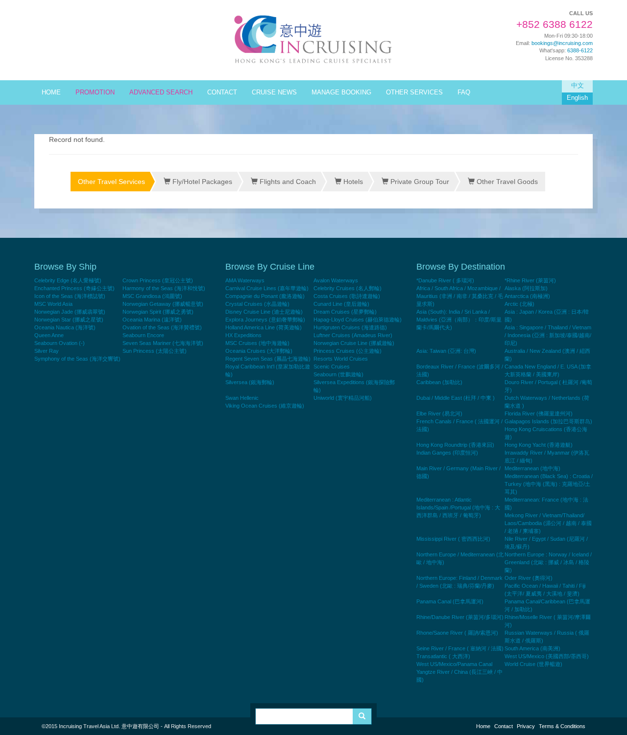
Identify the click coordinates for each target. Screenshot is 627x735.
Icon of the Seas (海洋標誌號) (69, 296)
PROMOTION (95, 92)
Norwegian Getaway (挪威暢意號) (162, 304)
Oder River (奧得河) (529, 578)
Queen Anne (49, 335)
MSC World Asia (53, 304)
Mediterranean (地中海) (532, 468)
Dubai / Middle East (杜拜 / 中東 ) (455, 398)
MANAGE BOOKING (341, 92)
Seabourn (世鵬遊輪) (338, 374)
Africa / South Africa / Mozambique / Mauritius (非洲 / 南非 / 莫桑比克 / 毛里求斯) (459, 296)
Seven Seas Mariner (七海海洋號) (162, 343)
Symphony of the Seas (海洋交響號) (77, 359)
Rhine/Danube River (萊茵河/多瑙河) (460, 617)
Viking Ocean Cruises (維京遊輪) (264, 406)
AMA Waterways (245, 280)
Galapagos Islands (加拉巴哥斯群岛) (548, 421)
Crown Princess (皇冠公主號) (157, 280)
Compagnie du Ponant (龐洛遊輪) (265, 296)
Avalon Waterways (336, 280)
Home (483, 726)
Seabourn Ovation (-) (59, 343)
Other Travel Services (111, 181)
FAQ (464, 92)
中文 (577, 85)
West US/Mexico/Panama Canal (454, 664)
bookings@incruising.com (562, 43)
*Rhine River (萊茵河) (530, 280)
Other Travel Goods (506, 181)
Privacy (526, 726)
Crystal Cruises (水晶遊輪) (257, 304)
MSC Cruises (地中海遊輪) (257, 343)
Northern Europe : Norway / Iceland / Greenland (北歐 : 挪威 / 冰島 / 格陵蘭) (548, 562)
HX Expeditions (243, 335)
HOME (51, 92)
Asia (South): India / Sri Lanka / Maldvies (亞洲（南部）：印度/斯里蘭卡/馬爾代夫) (459, 319)
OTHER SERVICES (414, 92)
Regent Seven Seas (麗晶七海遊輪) (268, 359)
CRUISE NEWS (274, 92)
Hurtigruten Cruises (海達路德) (350, 327)
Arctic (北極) (519, 304)
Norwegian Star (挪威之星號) (68, 319)
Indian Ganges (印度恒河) (447, 453)
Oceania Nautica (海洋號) (65, 327)
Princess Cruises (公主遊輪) (348, 351)
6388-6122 (580, 50)
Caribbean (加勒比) (439, 382)
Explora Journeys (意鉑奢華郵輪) (265, 319)
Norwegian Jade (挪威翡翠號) (69, 312)
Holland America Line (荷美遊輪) (263, 327)
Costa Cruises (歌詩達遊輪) (347, 296)
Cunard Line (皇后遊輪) (341, 304)
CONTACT (222, 92)
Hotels (352, 181)
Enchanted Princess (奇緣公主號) (74, 288)
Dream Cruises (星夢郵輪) (345, 312)
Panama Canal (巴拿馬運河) (449, 601)
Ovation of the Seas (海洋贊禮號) (162, 327)
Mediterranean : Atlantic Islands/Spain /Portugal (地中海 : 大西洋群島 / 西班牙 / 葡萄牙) (458, 507)
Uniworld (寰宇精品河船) (343, 398)
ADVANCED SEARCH (161, 92)
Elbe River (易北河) (439, 413)
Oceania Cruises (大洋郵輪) (258, 351)
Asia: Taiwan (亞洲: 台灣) (446, 351)
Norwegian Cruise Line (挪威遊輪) (354, 343)
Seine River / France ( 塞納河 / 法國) (460, 648)
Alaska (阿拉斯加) (526, 288)
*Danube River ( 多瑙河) (445, 280)
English (577, 97)
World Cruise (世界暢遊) (533, 664)
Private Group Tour (418, 181)
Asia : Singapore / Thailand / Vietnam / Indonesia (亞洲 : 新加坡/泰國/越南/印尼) (548, 335)
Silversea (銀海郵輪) (249, 382)
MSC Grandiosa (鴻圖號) (152, 296)
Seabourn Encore (143, 335)
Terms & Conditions (562, 726)
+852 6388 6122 (554, 24)
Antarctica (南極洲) (527, 296)
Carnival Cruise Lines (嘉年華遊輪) (267, 288)
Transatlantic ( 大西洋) (443, 656)
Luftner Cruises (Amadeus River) (353, 335)
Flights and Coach (287, 181)
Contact (503, 726)
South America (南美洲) (532, 648)
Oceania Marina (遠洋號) (152, 319)
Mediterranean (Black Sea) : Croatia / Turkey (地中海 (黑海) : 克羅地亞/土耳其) (549, 484)
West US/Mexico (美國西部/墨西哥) (547, 656)
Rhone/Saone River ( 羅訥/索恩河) (457, 633)
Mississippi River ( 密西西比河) (453, 539)
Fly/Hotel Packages (201, 181)
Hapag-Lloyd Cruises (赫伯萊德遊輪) (358, 319)
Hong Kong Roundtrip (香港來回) (455, 445)
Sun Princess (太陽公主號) (154, 351)
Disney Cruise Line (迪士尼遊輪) (264, 312)
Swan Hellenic (242, 398)
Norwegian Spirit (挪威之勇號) (157, 312)
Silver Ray (46, 351)
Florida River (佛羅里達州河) (539, 413)
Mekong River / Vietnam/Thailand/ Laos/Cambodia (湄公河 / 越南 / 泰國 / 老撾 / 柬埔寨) (548, 523)
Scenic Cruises (332, 366)
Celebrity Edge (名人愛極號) (67, 280)
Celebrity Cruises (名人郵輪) (348, 288)
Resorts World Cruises (341, 359)
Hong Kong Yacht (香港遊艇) (539, 445)
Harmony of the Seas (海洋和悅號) (163, 288)
